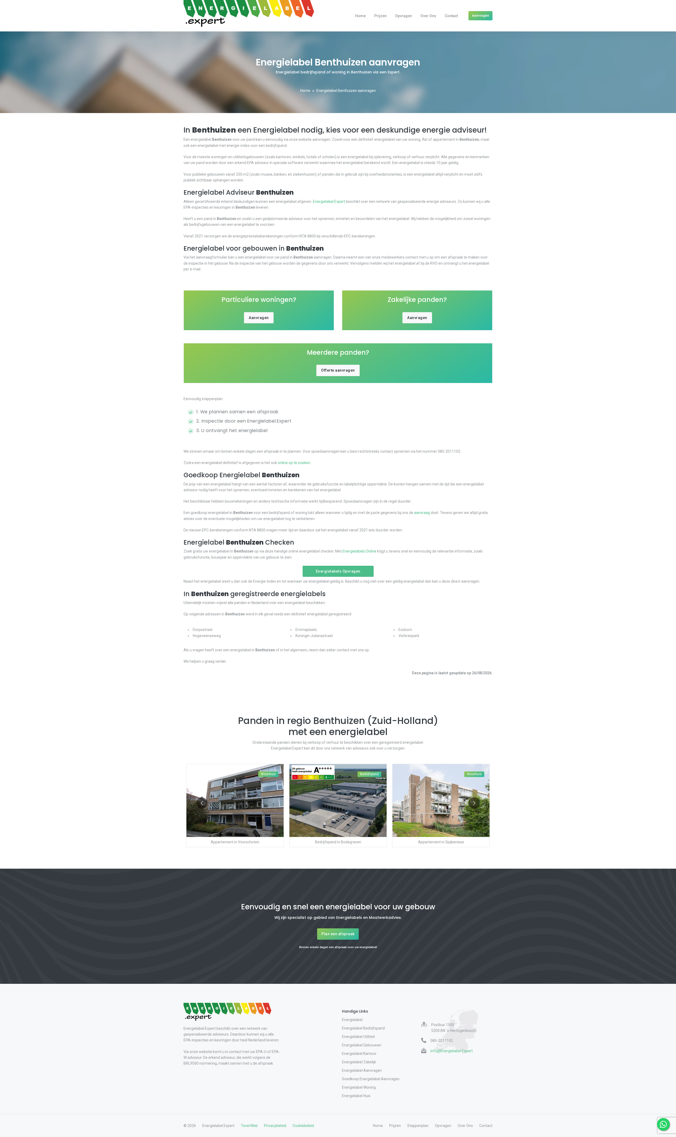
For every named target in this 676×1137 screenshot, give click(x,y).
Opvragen (403, 16)
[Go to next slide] (474, 803)
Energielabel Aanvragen (362, 1070)
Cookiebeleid (303, 1126)
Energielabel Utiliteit (358, 1037)
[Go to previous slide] (202, 803)
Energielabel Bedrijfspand (363, 1028)
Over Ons (428, 16)
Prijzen (380, 16)
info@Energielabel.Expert (451, 1051)
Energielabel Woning (359, 1087)
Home (360, 16)
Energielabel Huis (356, 1096)
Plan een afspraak (338, 934)
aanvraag (422, 513)
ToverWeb (249, 1126)
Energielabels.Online (359, 551)
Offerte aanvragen (338, 370)
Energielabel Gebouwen (361, 1045)
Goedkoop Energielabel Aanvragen (371, 1079)
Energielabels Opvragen (338, 571)
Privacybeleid (275, 1126)
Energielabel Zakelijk (359, 1062)
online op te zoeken (294, 463)
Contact (451, 16)
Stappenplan (418, 1126)
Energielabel (352, 1020)
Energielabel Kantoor (359, 1053)
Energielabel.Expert (329, 201)
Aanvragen (480, 15)
